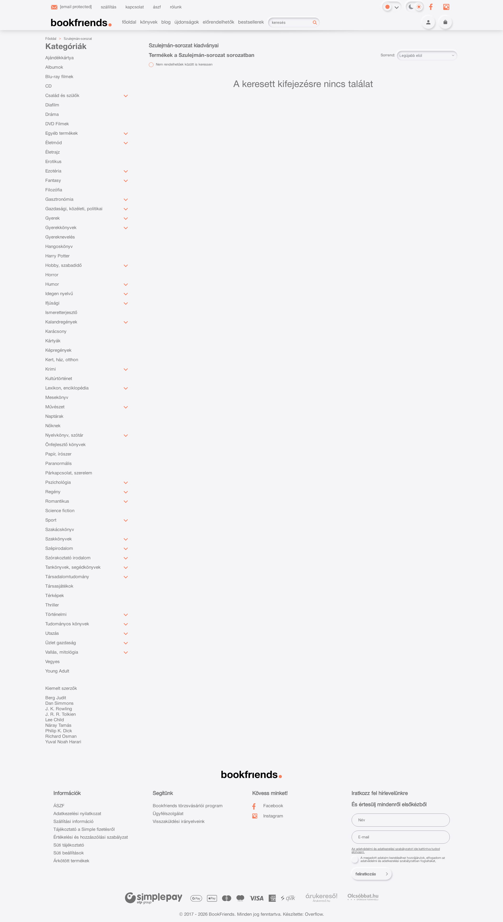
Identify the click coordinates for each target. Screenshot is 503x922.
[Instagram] (446, 7)
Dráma (52, 115)
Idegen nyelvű (59, 294)
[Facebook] (430, 7)
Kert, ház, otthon (61, 360)
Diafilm (52, 105)
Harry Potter (57, 256)
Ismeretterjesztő (61, 313)
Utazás (52, 634)
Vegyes (52, 662)
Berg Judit (55, 698)
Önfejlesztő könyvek (65, 445)
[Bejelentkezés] (428, 22)
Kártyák (53, 341)
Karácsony (56, 332)
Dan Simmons (59, 704)
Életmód (53, 143)
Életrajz (52, 152)
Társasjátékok (59, 586)
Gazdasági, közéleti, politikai (73, 209)
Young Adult (57, 671)
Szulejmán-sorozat (78, 39)
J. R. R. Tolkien (60, 715)
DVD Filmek (57, 124)
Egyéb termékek (61, 133)
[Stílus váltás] (387, 7)
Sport (50, 520)
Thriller (52, 605)
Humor (52, 284)
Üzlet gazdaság (60, 643)
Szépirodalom (59, 549)
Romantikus (57, 501)
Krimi (50, 369)
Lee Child (54, 720)
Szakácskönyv (59, 530)
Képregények (58, 350)
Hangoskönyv (59, 247)
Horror (51, 275)
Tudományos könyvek (67, 624)
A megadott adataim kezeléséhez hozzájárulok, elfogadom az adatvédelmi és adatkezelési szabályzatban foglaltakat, (402, 859)
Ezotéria (53, 171)
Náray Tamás (58, 726)
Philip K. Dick (58, 731)
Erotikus (53, 162)
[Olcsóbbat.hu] (363, 897)
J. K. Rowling (58, 709)
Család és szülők (62, 96)
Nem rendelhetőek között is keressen (183, 64)
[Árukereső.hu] (321, 896)
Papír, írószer (58, 454)
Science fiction (59, 511)
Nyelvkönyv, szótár (64, 435)
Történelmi (56, 615)
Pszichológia (58, 483)
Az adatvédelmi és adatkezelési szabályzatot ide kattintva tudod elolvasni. (396, 851)
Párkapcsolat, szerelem (68, 473)
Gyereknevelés (60, 237)
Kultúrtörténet (58, 379)
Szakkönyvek (58, 539)
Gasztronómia (59, 200)
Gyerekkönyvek (60, 228)
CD (48, 86)
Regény (53, 492)
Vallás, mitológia (61, 652)
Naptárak (54, 417)
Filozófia (53, 190)
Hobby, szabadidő (63, 266)
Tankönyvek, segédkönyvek (73, 568)
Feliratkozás (366, 874)
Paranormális (58, 464)
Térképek (54, 596)
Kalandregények (61, 322)
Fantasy (53, 181)
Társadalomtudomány (67, 577)
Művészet (54, 407)
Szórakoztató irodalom (68, 558)
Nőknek (53, 426)
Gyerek (52, 218)
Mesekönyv (56, 398)
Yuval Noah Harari (63, 742)
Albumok (54, 67)
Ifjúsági (52, 303)
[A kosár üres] (445, 22)
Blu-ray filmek (59, 77)
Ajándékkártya (59, 58)
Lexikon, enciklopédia (67, 388)
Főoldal (50, 39)
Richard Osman (60, 737)
